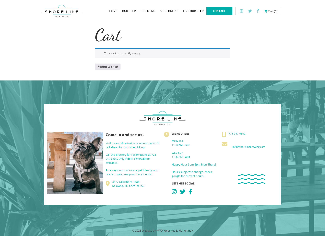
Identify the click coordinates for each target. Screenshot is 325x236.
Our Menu (147, 11)
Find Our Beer (193, 11)
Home (113, 11)
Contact (219, 11)
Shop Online (169, 11)
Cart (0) (272, 11)
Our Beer (129, 11)
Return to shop (108, 66)
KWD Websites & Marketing (174, 230)
